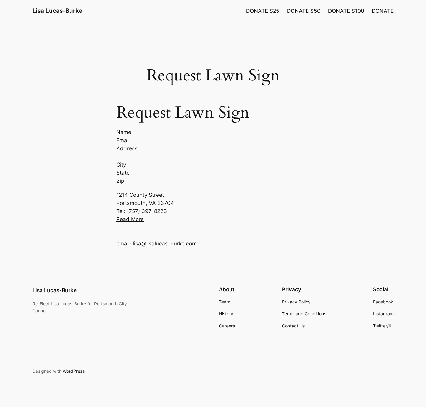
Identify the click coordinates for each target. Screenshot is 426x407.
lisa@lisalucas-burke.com (165, 243)
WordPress (74, 371)
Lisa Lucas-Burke (57, 10)
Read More (130, 219)
